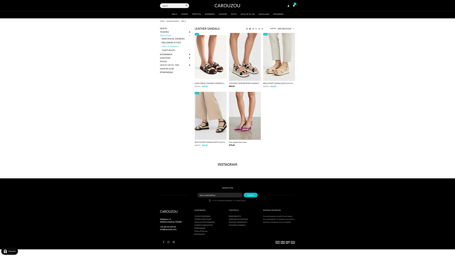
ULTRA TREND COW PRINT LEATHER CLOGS (211, 83)
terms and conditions (225, 200)
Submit (250, 195)
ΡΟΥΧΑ (163, 61)
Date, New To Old (284, 28)
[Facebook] (163, 242)
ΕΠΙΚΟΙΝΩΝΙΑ (166, 72)
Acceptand (229, 200)
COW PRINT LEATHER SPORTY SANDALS (244, 83)
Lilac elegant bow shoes (238, 142)
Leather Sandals (172, 21)
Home (162, 21)
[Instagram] (168, 242)
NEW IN (163, 28)
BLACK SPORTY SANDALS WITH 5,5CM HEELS (211, 142)
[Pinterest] (174, 242)
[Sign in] (288, 5)
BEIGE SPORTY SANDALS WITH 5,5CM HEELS (279, 83)
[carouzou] (227, 5)
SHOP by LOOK (167, 68)
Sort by (273, 28)
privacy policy (241, 200)
